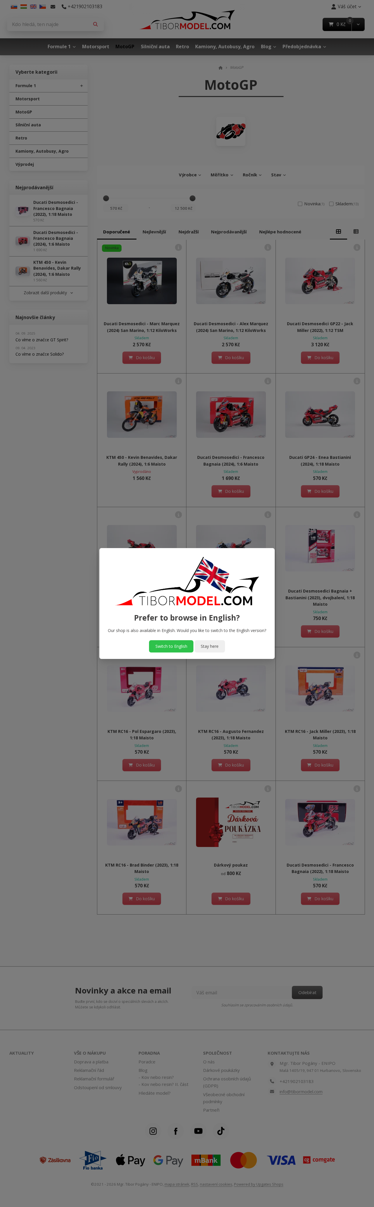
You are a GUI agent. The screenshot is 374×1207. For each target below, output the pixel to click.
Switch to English (171, 646)
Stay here (210, 646)
